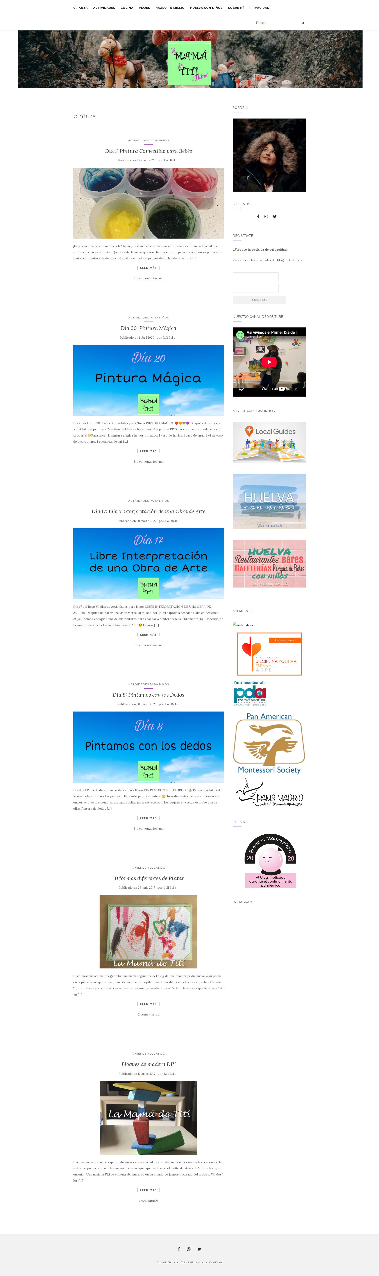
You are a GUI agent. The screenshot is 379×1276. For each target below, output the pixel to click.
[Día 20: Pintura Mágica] (148, 380)
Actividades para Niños (148, 317)
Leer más (148, 268)
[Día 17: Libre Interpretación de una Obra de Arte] (148, 563)
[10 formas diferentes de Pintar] (148, 932)
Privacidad (259, 7)
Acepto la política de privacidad (261, 250)
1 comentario (148, 1200)
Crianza (80, 7)
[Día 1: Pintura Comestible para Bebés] (148, 203)
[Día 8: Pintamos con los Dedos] (148, 747)
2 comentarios (148, 1014)
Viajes (144, 7)
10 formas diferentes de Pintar (148, 878)
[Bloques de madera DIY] (148, 1118)
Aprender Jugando (148, 867)
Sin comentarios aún (148, 278)
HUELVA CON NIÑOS (206, 7)
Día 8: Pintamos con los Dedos (148, 694)
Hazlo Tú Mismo (170, 7)
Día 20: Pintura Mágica (148, 328)
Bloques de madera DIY (149, 1064)
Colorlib (186, 1262)
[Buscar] (303, 23)
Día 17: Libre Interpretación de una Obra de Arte (149, 511)
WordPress (215, 1262)
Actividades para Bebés (148, 140)
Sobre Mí (236, 7)
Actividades (104, 7)
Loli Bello (170, 160)
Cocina (127, 7)
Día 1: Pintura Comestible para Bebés (148, 150)
